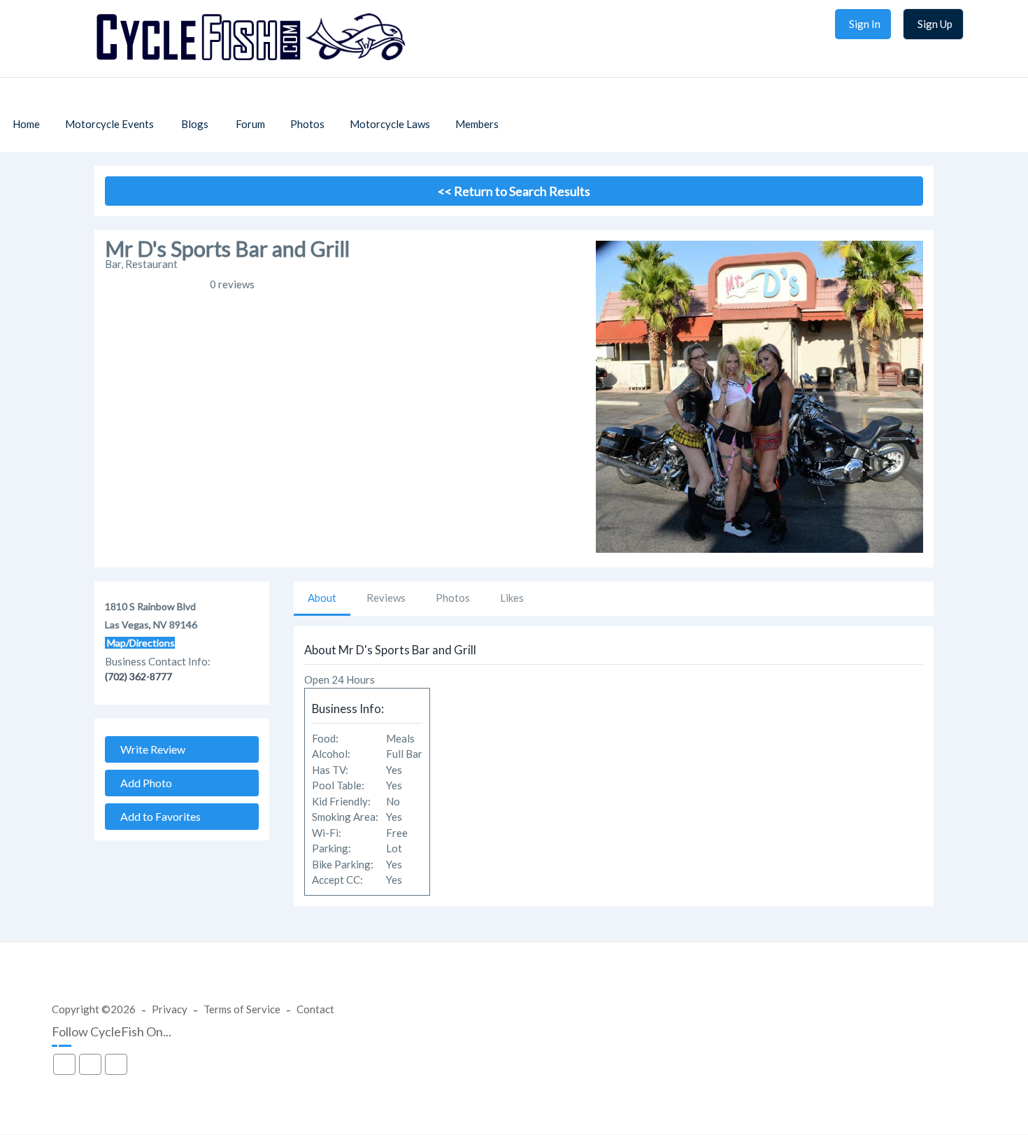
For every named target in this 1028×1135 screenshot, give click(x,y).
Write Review (149, 749)
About (322, 597)
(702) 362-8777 (138, 676)
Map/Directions (140, 643)
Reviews (386, 597)
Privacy (169, 1009)
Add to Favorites (157, 816)
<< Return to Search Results (514, 191)
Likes (512, 597)
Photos (453, 597)
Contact (315, 1009)
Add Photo (143, 782)
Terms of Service (242, 1009)
